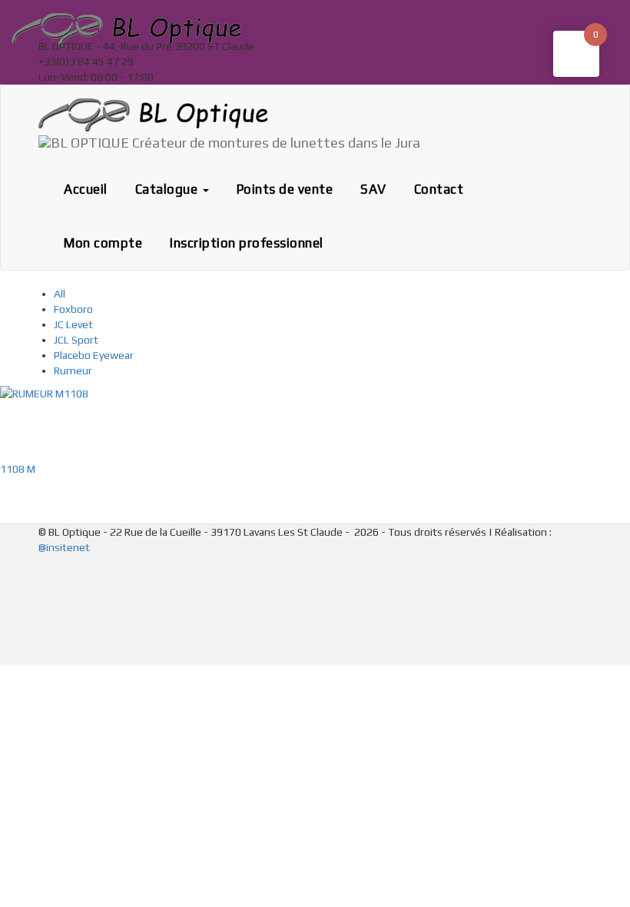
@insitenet (64, 547)
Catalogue (168, 189)
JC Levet (73, 324)
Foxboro (73, 309)
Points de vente (285, 189)
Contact (439, 189)
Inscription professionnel (246, 243)
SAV (373, 189)
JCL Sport (76, 340)
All (59, 293)
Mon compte (103, 243)
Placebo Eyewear (94, 355)
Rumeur (73, 370)
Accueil (86, 189)
